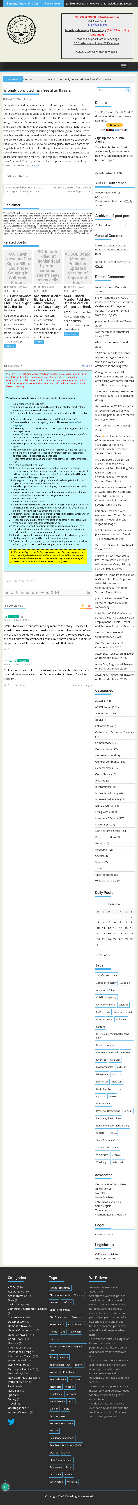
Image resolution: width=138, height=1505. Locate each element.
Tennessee (102, 1147)
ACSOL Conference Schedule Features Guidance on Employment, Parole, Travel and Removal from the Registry (114, 306)
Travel (99, 868)
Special (99, 856)
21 (120, 933)
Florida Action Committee (110, 1184)
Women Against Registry (110, 1214)
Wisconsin (118, 1162)
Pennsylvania (103, 1103)
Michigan (121, 1066)
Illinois (99, 1045)
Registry (128, 1110)
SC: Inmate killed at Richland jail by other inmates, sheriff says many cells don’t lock (48, 268)
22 (126, 933)
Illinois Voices (103, 1188)
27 (114, 939)
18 (103, 933)
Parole (112, 1096)
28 (120, 939)
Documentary (103, 749)
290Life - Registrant (106, 975)
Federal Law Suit (123, 1012)
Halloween (121, 1019)
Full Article (33, 165)
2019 (98, 205)
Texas (115, 1147)
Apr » (107, 955)
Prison (26, 176)
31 (98, 944)
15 (126, 928)
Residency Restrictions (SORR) (112, 1125)
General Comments (107, 761)
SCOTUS (100, 1133)
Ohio (118, 1089)
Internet (125, 1052)
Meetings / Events (106, 818)
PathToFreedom (105, 837)
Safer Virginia (103, 1206)
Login (88, 365)
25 (103, 939)
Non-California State (107, 830)
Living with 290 (104, 812)
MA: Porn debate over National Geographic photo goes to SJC (24, 189)
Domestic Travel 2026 (113, 658)
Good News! (103, 774)
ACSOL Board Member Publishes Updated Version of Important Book (78, 268)
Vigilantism (102, 1154)
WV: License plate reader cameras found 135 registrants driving (114, 395)
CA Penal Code (104, 1234)
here (103, 120)
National (39, 341)
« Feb (98, 955)
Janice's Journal (104, 805)
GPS (109, 1019)
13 (16, 291)
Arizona (100, 990)
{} (52, 592)
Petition (100, 843)
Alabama (125, 982)
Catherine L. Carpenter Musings (114, 732)
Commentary (71, 334)
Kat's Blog (115, 1059)
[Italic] (12, 593)
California (11, 176)
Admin (30, 99)
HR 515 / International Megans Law (112, 1035)
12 (46, 291)
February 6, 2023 (45, 286)
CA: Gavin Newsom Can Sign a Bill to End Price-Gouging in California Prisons (18, 268)
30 (131, 939)
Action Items (103, 713)
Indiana (111, 1045)
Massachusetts (104, 1066)
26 (109, 939)
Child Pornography (106, 997)
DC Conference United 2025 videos (96, 43)
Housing (100, 780)
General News (104, 768)
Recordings (99, 30)
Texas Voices (103, 1210)
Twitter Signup (113, 172)
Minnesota (102, 1074)
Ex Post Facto (103, 1012)
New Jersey (102, 1081)
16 (131, 928)
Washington (102, 1162)
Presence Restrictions (108, 1110)
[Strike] (22, 593)
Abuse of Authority (106, 982)
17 (98, 933)
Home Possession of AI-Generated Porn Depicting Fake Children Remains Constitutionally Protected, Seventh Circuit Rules (115, 444)
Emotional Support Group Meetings (97, 39)
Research (101, 849)
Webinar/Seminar (105, 881)
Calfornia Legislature (107, 1254)
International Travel (107, 799)
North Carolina (104, 1089)
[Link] (47, 593)
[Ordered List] (27, 593)
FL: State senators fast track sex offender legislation (72, 189)
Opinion (100, 1096)
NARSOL (100, 1193)
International (103, 786)
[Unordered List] (32, 593)
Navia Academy (104, 1197)
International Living (107, 793)
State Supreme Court (107, 1140)
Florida (100, 1019)
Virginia (116, 1154)
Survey (99, 862)
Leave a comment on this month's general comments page (112, 249)
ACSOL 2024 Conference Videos (96, 51)
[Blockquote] (37, 593)
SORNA (113, 1133)
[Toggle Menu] (123, 65)
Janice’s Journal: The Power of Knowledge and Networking (111, 602)
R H (9, 291)
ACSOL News (103, 707)
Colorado (123, 1004)
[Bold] (7, 593)
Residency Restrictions (108, 1118)
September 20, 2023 (17, 286)
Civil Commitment (105, 1004)
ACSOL (99, 701)
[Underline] (17, 593)
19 (109, 933)
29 (126, 939)
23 (131, 933)
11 (103, 928)
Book (98, 719)
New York (117, 1081)
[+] (57, 592)
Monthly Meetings (77, 30)
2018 (128, 201)
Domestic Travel (105, 755)
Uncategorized (104, 874)
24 (98, 939)
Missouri (116, 1074)
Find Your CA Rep (105, 1258)
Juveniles (101, 1059)
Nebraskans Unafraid (108, 1201)
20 (114, 933)
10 (98, 928)
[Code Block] (42, 593)
